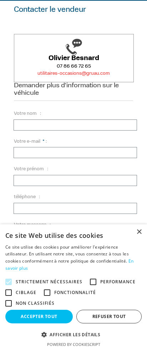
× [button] (139, 232)
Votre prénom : (31, 169)
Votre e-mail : (30, 141)
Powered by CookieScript (73, 344)
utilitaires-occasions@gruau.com (73, 73)
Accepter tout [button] (39, 316)
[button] (73, 335)
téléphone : (27, 197)
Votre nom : (27, 113)
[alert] (73, 288)
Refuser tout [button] (109, 316)
